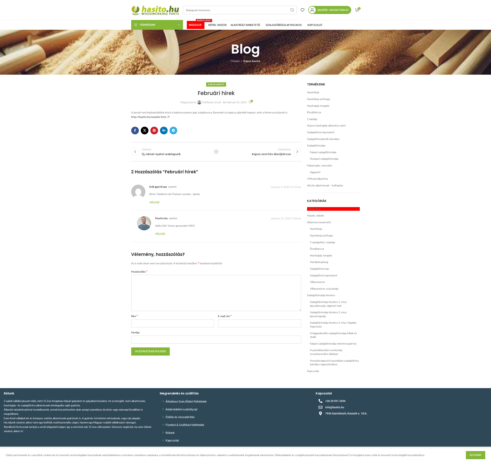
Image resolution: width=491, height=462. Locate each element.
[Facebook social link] (135, 130)
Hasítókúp (313, 92)
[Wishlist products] (302, 10)
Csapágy (312, 119)
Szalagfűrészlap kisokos (321, 295)
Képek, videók (315, 215)
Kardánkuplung (319, 262)
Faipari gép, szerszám (319, 165)
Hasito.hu (161, 218)
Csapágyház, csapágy (322, 242)
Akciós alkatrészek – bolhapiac (325, 185)
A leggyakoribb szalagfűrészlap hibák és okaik (333, 335)
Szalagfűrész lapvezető (320, 132)
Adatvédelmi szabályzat (181, 409)
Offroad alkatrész (317, 178)
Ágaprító (315, 172)
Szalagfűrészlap (316, 145)
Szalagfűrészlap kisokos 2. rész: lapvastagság (328, 314)
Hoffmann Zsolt (211, 102)
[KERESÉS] (292, 10)
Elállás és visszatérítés (180, 417)
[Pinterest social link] (154, 130)
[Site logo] (155, 9)
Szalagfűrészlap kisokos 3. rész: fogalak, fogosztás (333, 324)
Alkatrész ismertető (319, 222)
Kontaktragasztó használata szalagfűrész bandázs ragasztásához (334, 362)
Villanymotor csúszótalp (324, 288)
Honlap (135, 332)
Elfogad (475, 454)
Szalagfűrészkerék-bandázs (323, 139)
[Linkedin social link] (164, 130)
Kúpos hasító (251, 61)
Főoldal (235, 61)
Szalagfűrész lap (319, 268)
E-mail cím (225, 316)
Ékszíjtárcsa (314, 112)
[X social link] (144, 130)
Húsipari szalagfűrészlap (324, 158)
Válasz (154, 202)
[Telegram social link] (173, 130)
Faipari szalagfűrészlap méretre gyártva (333, 343)
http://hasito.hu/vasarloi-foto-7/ (150, 116)
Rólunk (170, 432)
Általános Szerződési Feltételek (186, 401)
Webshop (315, 209)
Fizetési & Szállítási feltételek (185, 424)
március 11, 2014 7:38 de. (286, 218)
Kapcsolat (313, 371)
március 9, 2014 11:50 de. (286, 186)
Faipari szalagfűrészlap (323, 152)
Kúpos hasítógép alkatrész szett (326, 125)
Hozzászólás (139, 271)
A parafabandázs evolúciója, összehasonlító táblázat (326, 351)
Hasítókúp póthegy (318, 99)
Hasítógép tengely (318, 105)
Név (134, 316)
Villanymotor (317, 281)
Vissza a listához (216, 151)
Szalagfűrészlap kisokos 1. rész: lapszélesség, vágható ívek (328, 303)
